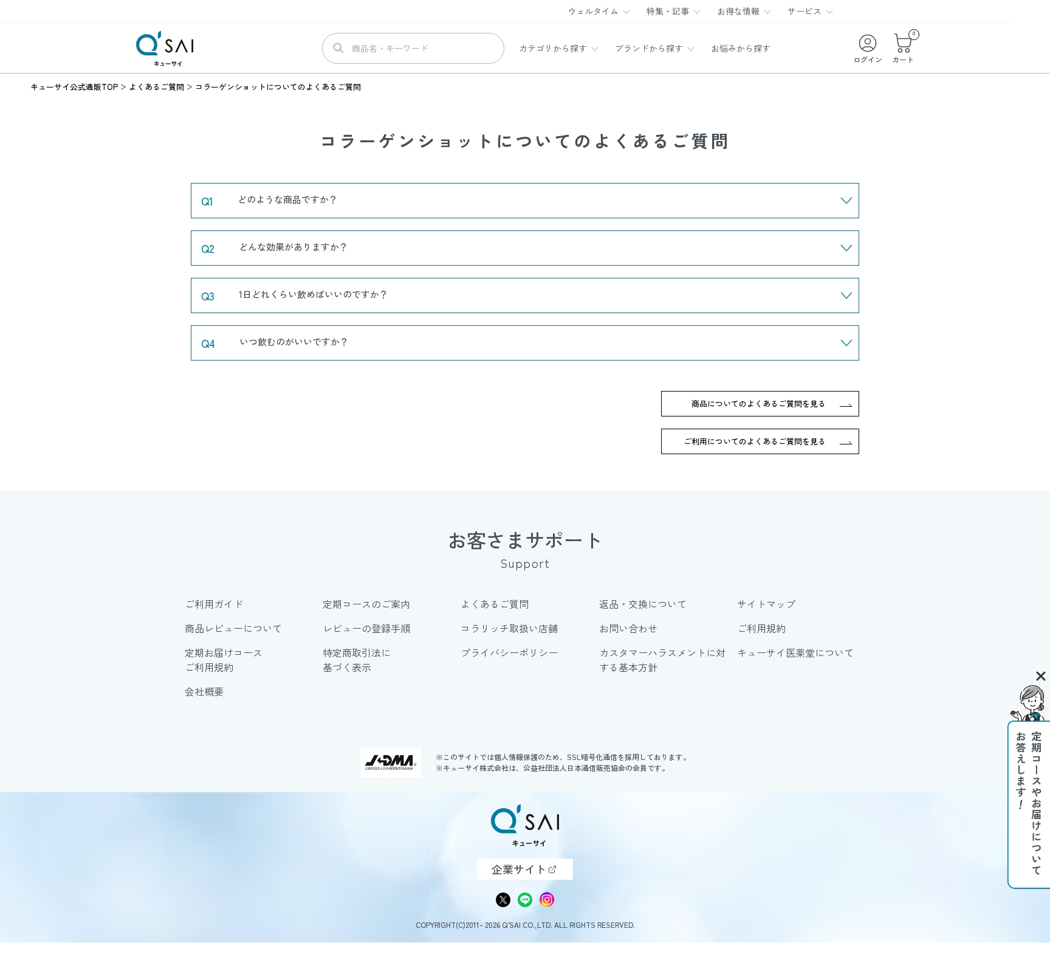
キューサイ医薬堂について (795, 652)
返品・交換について (643, 603)
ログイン (867, 59)
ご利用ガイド (214, 603)
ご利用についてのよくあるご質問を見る (755, 441)
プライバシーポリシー (509, 652)
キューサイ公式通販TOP (74, 86)
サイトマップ (766, 603)
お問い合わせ (628, 628)
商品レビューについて (233, 628)
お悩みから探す (740, 48)
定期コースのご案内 (366, 603)
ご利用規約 (761, 628)
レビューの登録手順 (366, 628)
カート (903, 48)
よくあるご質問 (156, 86)
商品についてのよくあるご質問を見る (758, 403)
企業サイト (519, 869)
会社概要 (204, 691)
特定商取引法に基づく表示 (357, 659)
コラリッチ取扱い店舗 (509, 628)
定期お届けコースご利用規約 (223, 659)
